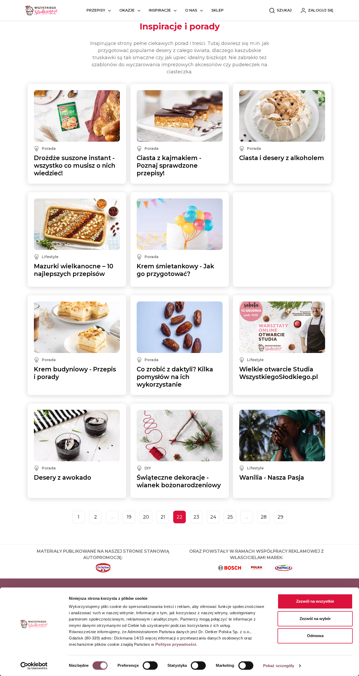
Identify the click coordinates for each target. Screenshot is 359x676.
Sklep (217, 10)
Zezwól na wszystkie (315, 601)
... (112, 516)
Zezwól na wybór (315, 618)
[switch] (150, 665)
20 (146, 517)
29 (280, 517)
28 (263, 517)
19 (129, 517)
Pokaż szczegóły (278, 665)
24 (213, 517)
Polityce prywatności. (176, 644)
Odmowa (315, 635)
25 (230, 517)
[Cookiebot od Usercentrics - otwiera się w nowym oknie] (34, 666)
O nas (191, 10)
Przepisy (95, 10)
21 (163, 517)
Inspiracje (160, 10)
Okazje (127, 10)
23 (196, 517)
